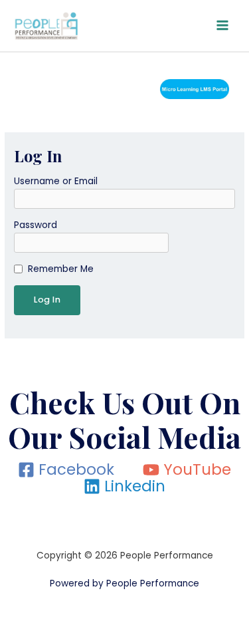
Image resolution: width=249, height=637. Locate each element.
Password (35, 225)
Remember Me (61, 269)
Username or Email (56, 181)
